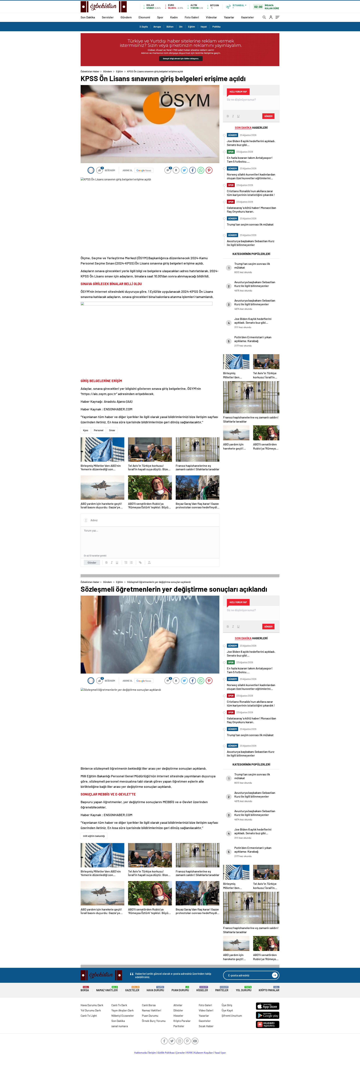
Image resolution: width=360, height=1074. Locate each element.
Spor (160, 17)
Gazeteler (247, 17)
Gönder (92, 562)
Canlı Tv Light (89, 1015)
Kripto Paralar (269, 989)
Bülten (169, 26)
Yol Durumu (243, 989)
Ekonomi (144, 17)
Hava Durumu (155, 989)
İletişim (152, 1052)
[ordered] (126, 562)
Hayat (204, 26)
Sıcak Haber (206, 1026)
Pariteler (221, 989)
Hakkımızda (140, 1052)
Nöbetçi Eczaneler (122, 1015)
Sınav (112, 430)
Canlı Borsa (149, 1005)
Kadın (174, 17)
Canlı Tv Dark (119, 1005)
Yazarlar (229, 17)
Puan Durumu (180, 989)
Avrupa (157, 26)
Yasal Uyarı (220, 1052)
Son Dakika (88, 17)
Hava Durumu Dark (92, 1005)
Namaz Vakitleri (107, 989)
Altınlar (177, 1005)
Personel (98, 430)
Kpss (85, 430)
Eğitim (191, 26)
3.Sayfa (144, 26)
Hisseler (202, 989)
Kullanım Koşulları (203, 1052)
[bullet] (131, 562)
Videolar (211, 17)
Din (180, 26)
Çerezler (180, 1052)
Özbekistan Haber (90, 71)
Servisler (108, 17)
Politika (216, 26)
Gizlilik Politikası (166, 1052)
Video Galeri (206, 1010)
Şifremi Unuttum (232, 1015)
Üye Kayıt (227, 1010)
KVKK (190, 1052)
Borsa (85, 989)
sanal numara (119, 1026)
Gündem (126, 17)
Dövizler (178, 1010)
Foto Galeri (192, 17)
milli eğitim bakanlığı (94, 835)
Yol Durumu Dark (91, 1010)
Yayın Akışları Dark (122, 1010)
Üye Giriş (227, 1005)
